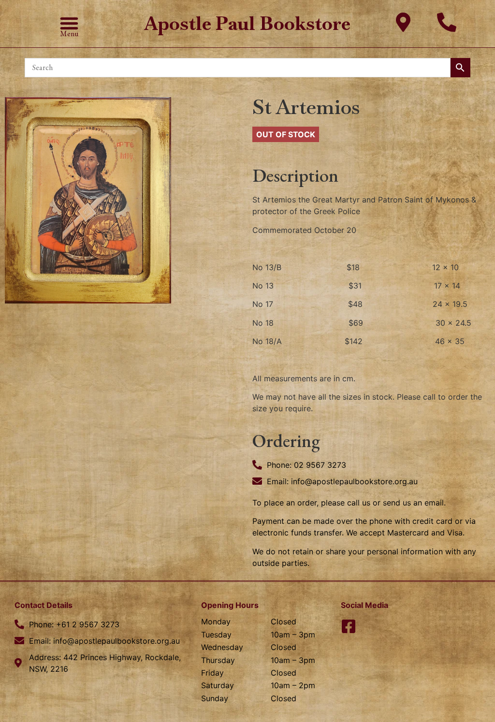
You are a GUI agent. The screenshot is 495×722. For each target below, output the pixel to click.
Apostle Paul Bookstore (247, 23)
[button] (69, 23)
